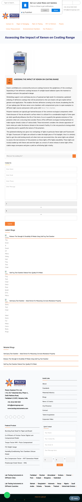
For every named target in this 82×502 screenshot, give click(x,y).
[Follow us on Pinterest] (22, 416)
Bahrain (32, 483)
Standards (45, 388)
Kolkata (60, 475)
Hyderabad (57, 478)
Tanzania (47, 486)
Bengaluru (47, 478)
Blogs (44, 397)
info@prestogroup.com (71, 10)
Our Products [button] (47, 29)
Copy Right (20, 500)
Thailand (56, 486)
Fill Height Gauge (11, 447)
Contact (45, 410)
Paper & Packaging (22, 24)
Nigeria (66, 483)
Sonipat (38, 478)
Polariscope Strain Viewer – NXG (16, 463)
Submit (10, 224)
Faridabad (33, 475)
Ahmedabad (51, 475)
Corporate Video (47, 419)
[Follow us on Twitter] (10, 416)
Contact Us (10, 24)
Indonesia (51, 483)
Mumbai (42, 475)
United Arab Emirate (68, 486)
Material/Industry (48, 393)
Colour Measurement (13, 29)
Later (45, 10)
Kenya (59, 483)
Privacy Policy (9, 500)
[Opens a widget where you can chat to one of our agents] (74, 498)
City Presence (46, 406)
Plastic (61, 24)
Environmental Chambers (31, 29)
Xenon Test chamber (48, 108)
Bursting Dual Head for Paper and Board (18, 431)
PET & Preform (51, 24)
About (44, 384)
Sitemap (28, 500)
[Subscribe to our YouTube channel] (14, 416)
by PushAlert (27, 12)
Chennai (68, 475)
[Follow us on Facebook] (6, 416)
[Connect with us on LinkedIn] (18, 416)
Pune (31, 478)
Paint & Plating (37, 24)
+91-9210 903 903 (70, 7)
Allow (56, 10)
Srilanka (39, 486)
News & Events (47, 401)
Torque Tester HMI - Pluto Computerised (18, 442)
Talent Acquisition (48, 415)
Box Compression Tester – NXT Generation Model (21, 458)
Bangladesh (42, 483)
